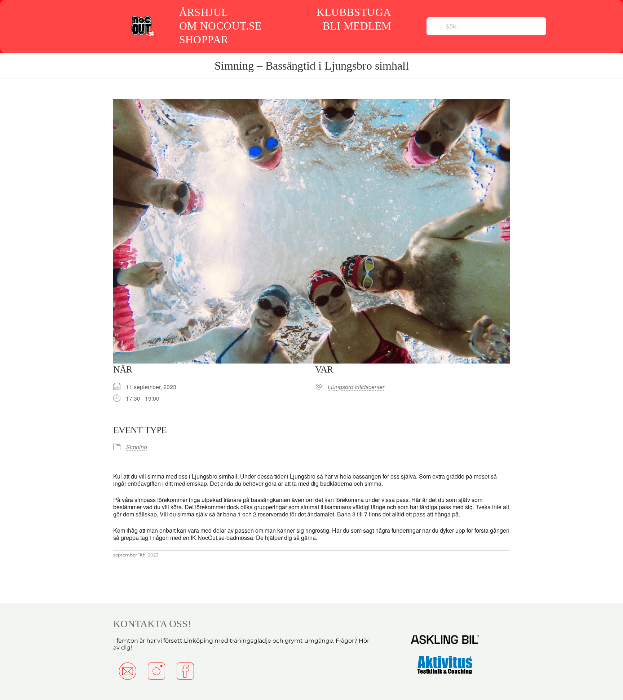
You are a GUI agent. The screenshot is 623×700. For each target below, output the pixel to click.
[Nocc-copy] (142, 17)
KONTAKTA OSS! (152, 623)
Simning (136, 447)
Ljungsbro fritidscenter (356, 387)
